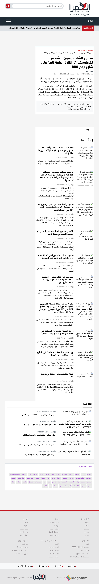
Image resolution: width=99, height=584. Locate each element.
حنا (50, 486)
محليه (37, 478)
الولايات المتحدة (15, 474)
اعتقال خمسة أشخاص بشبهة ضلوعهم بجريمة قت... (36, 445)
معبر (49, 482)
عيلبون (86, 529)
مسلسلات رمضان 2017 (49, 540)
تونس (89, 474)
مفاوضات (38, 482)
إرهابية (77, 474)
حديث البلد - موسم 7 (20, 550)
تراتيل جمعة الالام (21, 553)
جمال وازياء (24, 535)
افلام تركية (54, 550)
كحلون (18, 482)
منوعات (25, 544)
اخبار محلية (81, 50)
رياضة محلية (54, 529)
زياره (77, 482)
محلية (43, 478)
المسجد (64, 482)
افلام (57, 544)
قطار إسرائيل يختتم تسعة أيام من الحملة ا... (39, 435)
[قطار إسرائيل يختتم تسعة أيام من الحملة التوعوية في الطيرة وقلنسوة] (74, 433)
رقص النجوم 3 (22, 547)
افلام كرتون (54, 547)
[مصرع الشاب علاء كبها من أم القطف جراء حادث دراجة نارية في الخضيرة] (84, 260)
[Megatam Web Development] (72, 578)
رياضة (56, 525)
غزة (59, 482)
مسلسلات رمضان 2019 (79, 557)
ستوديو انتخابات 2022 (80, 547)
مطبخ (26, 525)
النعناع (47, 474)
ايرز (44, 482)
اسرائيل (88, 478)
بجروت (24, 474)
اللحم (52, 474)
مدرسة (83, 482)
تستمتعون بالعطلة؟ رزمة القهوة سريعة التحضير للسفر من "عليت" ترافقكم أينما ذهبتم (44, 28)
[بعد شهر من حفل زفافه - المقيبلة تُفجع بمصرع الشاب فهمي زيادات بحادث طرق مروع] (84, 282)
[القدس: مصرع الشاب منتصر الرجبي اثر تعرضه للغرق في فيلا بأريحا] (84, 235)
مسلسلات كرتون (82, 553)
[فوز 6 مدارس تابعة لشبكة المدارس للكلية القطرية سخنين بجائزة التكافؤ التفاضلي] (84, 312)
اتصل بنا (58, 566)
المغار (87, 525)
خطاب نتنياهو (80, 478)
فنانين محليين (53, 557)
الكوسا (58, 474)
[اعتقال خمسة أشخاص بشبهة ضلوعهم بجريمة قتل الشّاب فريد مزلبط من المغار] (74, 442)
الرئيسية (90, 50)
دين (61, 486)
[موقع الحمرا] (80, 7)
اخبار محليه (21, 478)
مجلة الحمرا (24, 532)
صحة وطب (24, 529)
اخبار (48, 478)
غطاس (35, 474)
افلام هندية (54, 553)
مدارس (71, 478)
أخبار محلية (85, 519)
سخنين (86, 535)
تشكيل (31, 482)
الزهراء (59, 478)
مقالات (25, 522)
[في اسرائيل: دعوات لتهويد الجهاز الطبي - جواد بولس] (74, 452)
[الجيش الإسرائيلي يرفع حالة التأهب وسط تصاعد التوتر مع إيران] (74, 412)
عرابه (53, 478)
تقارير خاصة (54, 535)
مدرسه (65, 478)
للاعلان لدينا (43, 566)
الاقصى (71, 482)
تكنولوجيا (85, 540)
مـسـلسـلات (84, 550)
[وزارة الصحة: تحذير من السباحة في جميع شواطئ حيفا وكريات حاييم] (84, 335)
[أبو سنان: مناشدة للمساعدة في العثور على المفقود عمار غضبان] (84, 357)
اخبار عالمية (55, 522)
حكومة (25, 482)
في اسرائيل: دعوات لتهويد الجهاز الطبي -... (39, 454)
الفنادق (71, 474)
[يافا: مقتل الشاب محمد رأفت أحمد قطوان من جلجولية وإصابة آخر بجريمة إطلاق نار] (84, 153)
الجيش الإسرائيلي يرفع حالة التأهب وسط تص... (38, 415)
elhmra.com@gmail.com (79, 109)
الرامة (87, 522)
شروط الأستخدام (25, 566)
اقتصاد (13, 478)
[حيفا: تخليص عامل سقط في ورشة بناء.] (84, 376)
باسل (41, 474)
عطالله (55, 486)
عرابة (57, 519)
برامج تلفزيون (23, 540)
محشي (64, 474)
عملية (83, 474)
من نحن (71, 566)
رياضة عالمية (54, 532)
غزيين (54, 482)
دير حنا (86, 532)
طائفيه (45, 486)
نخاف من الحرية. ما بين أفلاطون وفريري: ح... (39, 424)
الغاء (30, 474)
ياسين (89, 482)
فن (87, 544)
